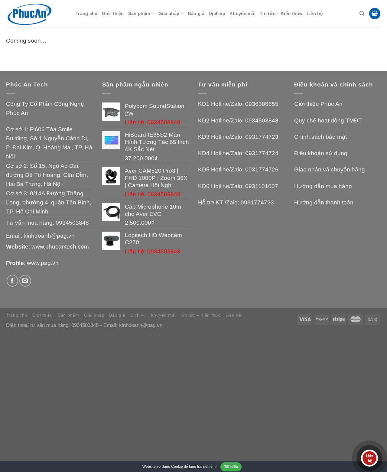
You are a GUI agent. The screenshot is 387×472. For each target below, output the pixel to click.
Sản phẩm (139, 13)
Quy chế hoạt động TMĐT (328, 120)
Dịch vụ (217, 13)
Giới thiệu (113, 13)
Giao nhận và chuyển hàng (329, 169)
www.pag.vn (43, 263)
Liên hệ (315, 13)
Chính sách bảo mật (320, 137)
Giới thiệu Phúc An (318, 104)
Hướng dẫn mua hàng (323, 186)
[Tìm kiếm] (361, 13)
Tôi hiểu (231, 467)
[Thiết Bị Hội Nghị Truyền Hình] (36, 14)
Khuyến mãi (242, 13)
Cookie (177, 466)
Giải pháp (169, 13)
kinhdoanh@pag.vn (49, 236)
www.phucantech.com (60, 246)
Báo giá (196, 13)
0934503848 (72, 223)
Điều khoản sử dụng (320, 153)
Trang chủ (87, 13)
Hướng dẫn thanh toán (323, 202)
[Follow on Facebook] (12, 281)
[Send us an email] (25, 281)
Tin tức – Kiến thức (281, 13)
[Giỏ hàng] (374, 13)
